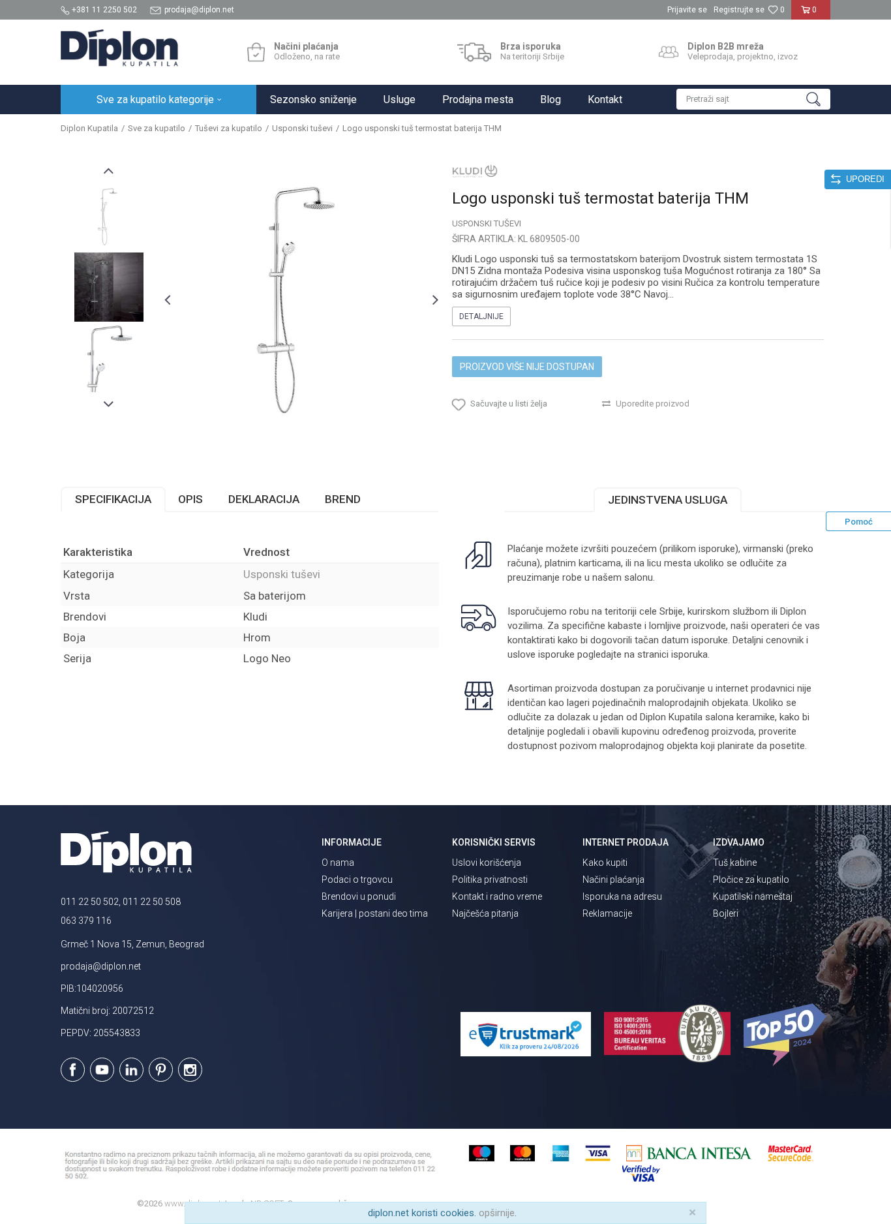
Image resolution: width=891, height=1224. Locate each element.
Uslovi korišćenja (486, 862)
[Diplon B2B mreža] (668, 52)
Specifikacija (113, 499)
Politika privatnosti (490, 879)
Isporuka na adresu (622, 896)
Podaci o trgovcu (357, 879)
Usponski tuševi (302, 128)
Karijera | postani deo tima (375, 913)
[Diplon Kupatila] (119, 48)
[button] (753, 99)
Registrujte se (739, 9)
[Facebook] (73, 1070)
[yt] (102, 1070)
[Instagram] (190, 1070)
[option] (109, 216)
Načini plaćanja (613, 879)
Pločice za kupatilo (751, 879)
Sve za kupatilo (156, 128)
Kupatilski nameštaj (753, 896)
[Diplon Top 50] (787, 1034)
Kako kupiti (604, 862)
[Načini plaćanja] (256, 52)
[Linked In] (131, 1070)
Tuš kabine (735, 862)
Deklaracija (263, 499)
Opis (190, 499)
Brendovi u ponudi (359, 896)
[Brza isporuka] (474, 52)
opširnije (497, 1213)
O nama (338, 862)
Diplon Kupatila (89, 128)
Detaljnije (481, 316)
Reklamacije (607, 913)
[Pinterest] (161, 1070)
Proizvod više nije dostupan (527, 366)
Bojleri (725, 913)
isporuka (689, 654)
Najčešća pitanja (485, 913)
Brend (343, 499)
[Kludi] (475, 171)
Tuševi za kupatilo (228, 128)
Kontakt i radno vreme (497, 896)
